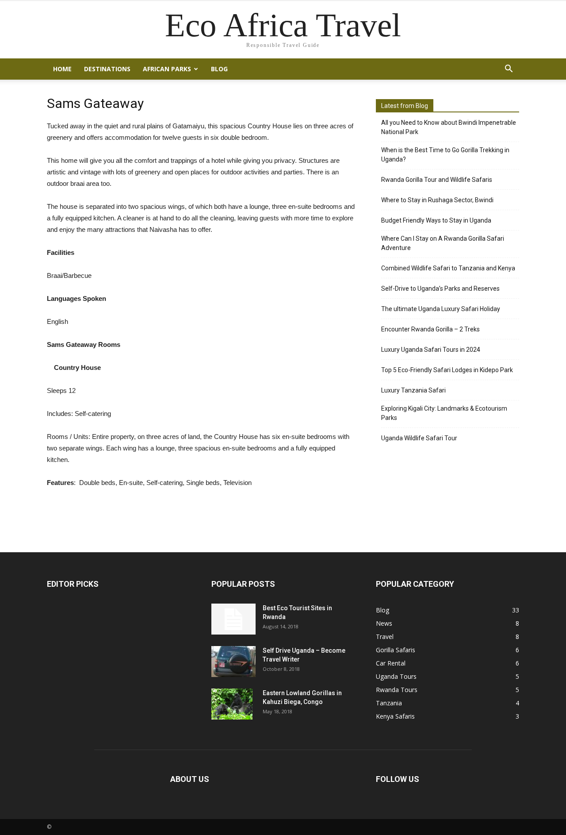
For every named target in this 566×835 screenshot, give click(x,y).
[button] (508, 69)
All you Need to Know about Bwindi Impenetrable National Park (448, 127)
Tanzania (389, 703)
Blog (219, 69)
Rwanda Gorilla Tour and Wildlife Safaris (436, 179)
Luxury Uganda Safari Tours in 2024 (430, 349)
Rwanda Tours (396, 689)
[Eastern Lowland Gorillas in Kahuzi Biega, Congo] (231, 704)
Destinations (107, 69)
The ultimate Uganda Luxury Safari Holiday (440, 308)
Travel (385, 636)
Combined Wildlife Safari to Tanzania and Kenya (448, 268)
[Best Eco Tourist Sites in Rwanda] (233, 619)
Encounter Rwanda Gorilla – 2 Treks (430, 329)
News (384, 623)
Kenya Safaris (395, 716)
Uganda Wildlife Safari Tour (419, 438)
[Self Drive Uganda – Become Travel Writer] (233, 661)
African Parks (167, 69)
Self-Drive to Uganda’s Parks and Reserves (440, 288)
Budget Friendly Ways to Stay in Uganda (436, 220)
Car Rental (390, 663)
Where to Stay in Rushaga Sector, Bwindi (437, 200)
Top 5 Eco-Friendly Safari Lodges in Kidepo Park (447, 369)
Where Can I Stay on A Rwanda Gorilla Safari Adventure (442, 243)
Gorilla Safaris (395, 650)
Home (62, 69)
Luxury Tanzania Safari (413, 390)
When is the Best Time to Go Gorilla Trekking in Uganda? (445, 154)
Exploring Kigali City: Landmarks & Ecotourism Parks (444, 413)
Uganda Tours (396, 676)
